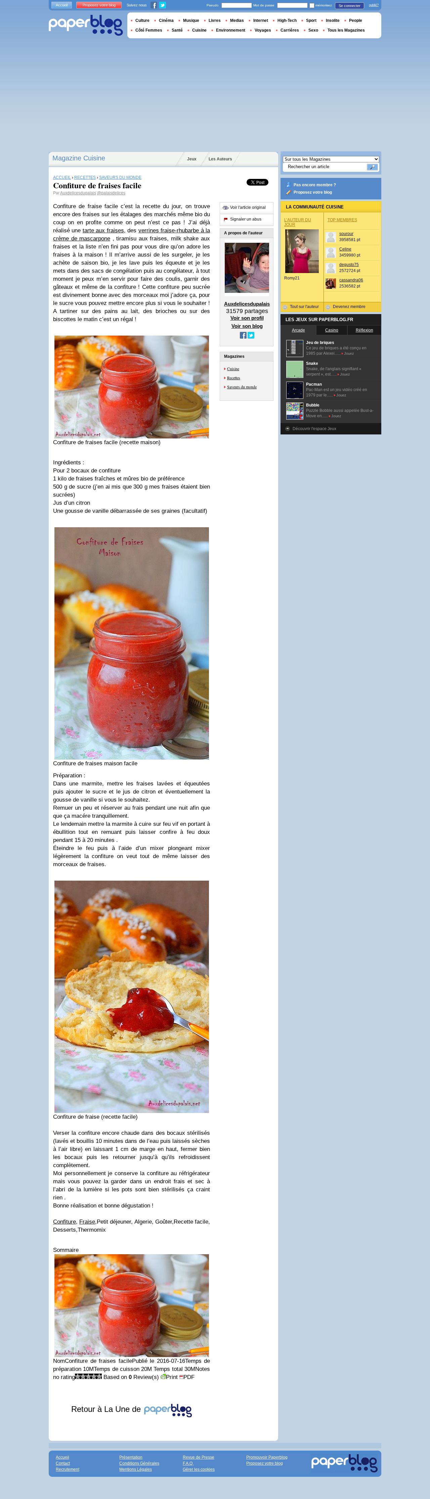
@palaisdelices (111, 193)
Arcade (298, 330)
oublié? (374, 5)
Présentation (130, 1457)
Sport (311, 20)
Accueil (62, 5)
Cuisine (233, 368)
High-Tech (287, 20)
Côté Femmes (148, 30)
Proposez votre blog (313, 192)
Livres (215, 20)
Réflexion (364, 330)
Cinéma (166, 20)
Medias (237, 20)
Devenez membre (349, 306)
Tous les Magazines (346, 30)
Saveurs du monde (242, 386)
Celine (345, 249)
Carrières (290, 30)
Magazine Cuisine (78, 158)
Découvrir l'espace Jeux (314, 428)
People (355, 20)
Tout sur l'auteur (304, 306)
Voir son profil (247, 318)
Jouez (349, 353)
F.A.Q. (188, 1463)
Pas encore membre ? (315, 185)
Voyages (263, 30)
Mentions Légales (135, 1469)
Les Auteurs (220, 159)
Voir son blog (247, 326)
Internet (260, 20)
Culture (142, 20)
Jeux (192, 159)
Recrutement (67, 1469)
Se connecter (349, 6)
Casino (331, 330)
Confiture (64, 1222)
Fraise (87, 1222)
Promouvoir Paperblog (267, 1457)
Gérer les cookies (199, 1469)
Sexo (313, 30)
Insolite (333, 20)
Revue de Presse (198, 1457)
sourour (346, 233)
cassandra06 (351, 280)
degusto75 (349, 264)
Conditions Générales (139, 1463)
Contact (63, 1463)
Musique (191, 20)
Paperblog (86, 25)
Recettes (233, 377)
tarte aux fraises (103, 230)
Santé (177, 30)
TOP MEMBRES (342, 220)
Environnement (230, 30)
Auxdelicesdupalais (78, 193)
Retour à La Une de (107, 1409)
